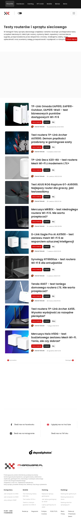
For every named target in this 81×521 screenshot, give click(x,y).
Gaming (30, 4)
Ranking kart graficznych (68, 494)
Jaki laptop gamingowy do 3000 (49, 500)
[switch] (20, 13)
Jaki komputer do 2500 (11, 494)
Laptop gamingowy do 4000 (49, 506)
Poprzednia (12, 360)
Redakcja (25, 511)
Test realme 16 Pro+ (29, 499)
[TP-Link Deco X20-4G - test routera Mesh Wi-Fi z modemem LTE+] (17, 167)
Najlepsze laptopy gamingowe (47, 495)
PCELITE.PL (53, 511)
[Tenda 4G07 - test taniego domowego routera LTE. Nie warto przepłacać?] (17, 291)
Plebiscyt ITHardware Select (72, 514)
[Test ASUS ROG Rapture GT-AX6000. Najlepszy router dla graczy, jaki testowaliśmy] (17, 192)
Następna (68, 360)
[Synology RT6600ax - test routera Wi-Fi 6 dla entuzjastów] (17, 267)
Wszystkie (9, 4)
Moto (65, 4)
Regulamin (34, 511)
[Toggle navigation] (74, 13)
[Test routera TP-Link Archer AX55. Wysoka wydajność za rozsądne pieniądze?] (17, 316)
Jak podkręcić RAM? (10, 500)
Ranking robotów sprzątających (66, 504)
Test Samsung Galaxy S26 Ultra (29, 495)
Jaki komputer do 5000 (11, 497)
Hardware (20, 4)
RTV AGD (40, 4)
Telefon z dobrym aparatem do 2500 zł (29, 504)
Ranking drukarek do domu (67, 498)
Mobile (49, 4)
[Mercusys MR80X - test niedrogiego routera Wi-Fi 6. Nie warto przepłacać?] (17, 217)
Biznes (57, 4)
